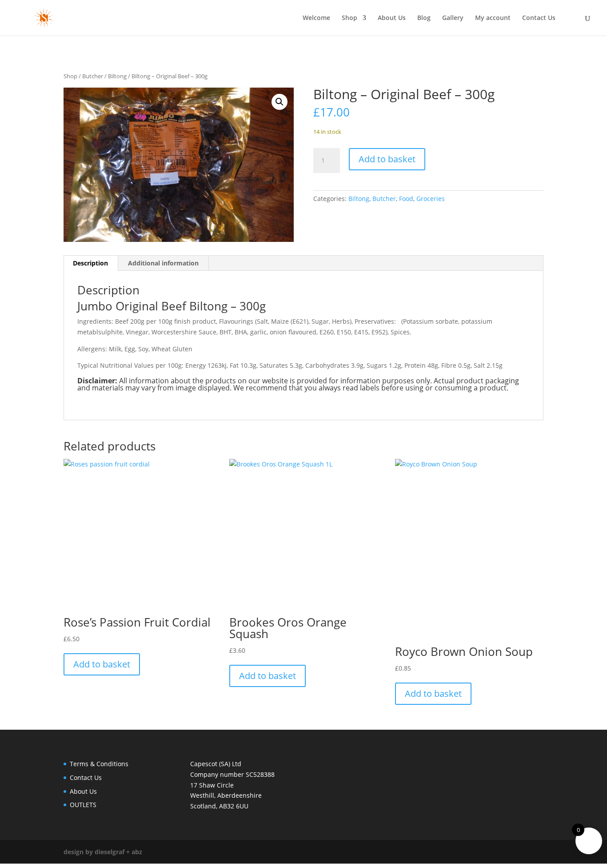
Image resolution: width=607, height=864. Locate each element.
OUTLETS (83, 804)
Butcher (92, 76)
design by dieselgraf (94, 852)
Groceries (430, 198)
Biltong (117, 76)
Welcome (316, 18)
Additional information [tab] (163, 263)
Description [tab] (90, 263)
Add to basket (387, 159)
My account (493, 18)
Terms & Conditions (99, 764)
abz (137, 852)
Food (406, 198)
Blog (424, 18)
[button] (280, 102)
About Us (392, 18)
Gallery (452, 18)
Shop (349, 18)
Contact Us (538, 18)
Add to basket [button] (101, 664)
